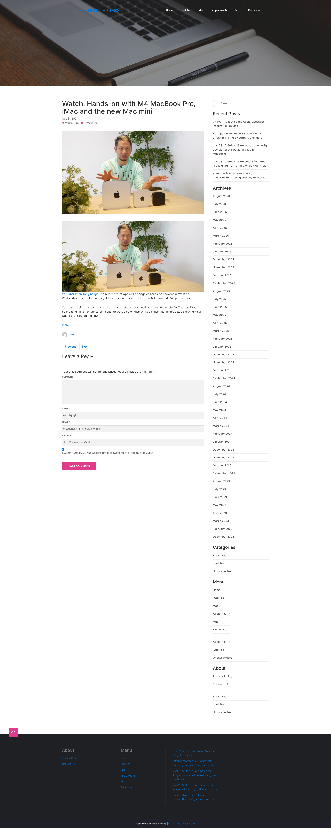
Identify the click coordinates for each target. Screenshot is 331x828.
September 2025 (224, 283)
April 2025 (220, 322)
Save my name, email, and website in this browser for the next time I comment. (108, 453)
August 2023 (221, 481)
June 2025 (220, 307)
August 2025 (221, 291)
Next (85, 346)
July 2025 (219, 299)
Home (169, 10)
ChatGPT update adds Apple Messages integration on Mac (239, 123)
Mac (201, 10)
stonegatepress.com (181, 823)
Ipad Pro (185, 10)
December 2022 (223, 536)
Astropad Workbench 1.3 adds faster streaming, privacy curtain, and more (237, 135)
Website (66, 435)
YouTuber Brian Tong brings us (82, 294)
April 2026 (220, 227)
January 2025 (222, 346)
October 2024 (222, 370)
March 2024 (221, 425)
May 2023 (219, 505)
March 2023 (221, 520)
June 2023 (220, 497)
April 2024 (220, 418)
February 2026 (223, 243)
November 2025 (223, 267)
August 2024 (221, 386)
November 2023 (223, 457)
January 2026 (222, 251)
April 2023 (220, 513)
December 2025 (223, 259)
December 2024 (223, 354)
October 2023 (222, 465)
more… (66, 325)
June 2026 (220, 212)
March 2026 (221, 235)
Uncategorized (72, 123)
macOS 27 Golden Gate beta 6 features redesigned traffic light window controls (239, 163)
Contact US (220, 684)
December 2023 (223, 449)
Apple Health (219, 10)
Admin (72, 334)
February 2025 (222, 338)
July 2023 (219, 489)
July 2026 (219, 204)
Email (66, 422)
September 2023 (224, 473)
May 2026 (219, 219)
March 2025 (221, 330)
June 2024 (220, 402)
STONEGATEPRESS (99, 10)
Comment (67, 377)
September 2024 (224, 378)
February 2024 (223, 433)
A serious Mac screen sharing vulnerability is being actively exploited (239, 175)
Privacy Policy (222, 676)
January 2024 (222, 441)
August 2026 (221, 196)
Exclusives (254, 10)
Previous (70, 346)
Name (66, 408)
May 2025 (219, 315)
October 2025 (222, 275)
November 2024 (223, 362)
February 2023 (223, 528)
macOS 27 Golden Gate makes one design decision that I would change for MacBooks (240, 149)
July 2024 (219, 394)
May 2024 (219, 410)
